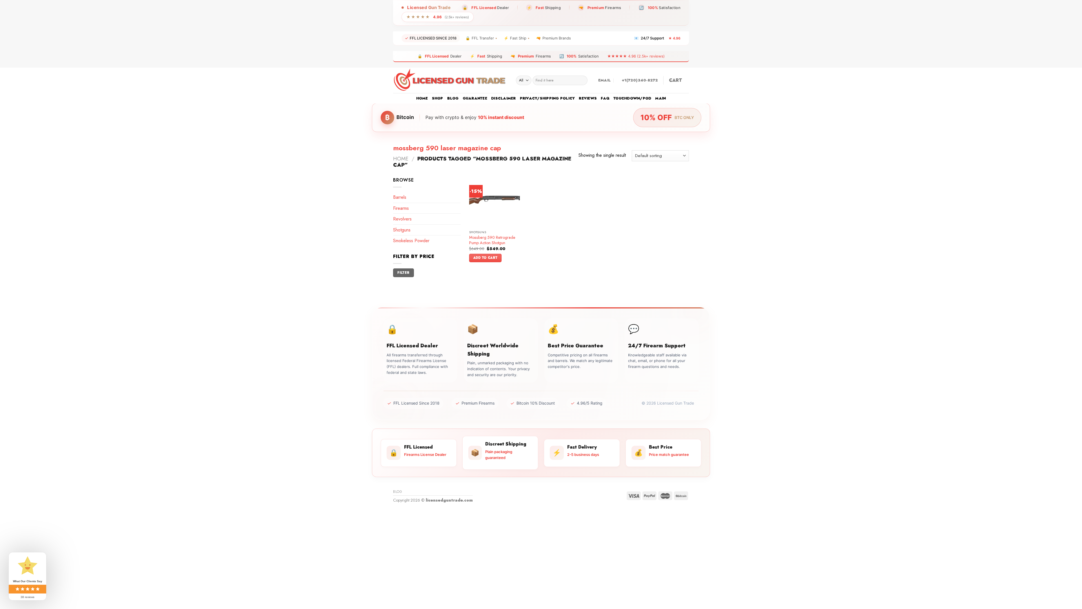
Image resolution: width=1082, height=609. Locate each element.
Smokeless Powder (411, 240)
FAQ (605, 98)
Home (422, 98)
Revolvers (402, 219)
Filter (403, 272)
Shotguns (402, 230)
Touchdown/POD (632, 98)
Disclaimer (503, 98)
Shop (437, 98)
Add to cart (485, 257)
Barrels (399, 197)
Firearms (401, 208)
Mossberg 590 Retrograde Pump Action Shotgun (492, 240)
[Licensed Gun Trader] (450, 80)
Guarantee (475, 98)
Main (660, 98)
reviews (588, 98)
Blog (453, 98)
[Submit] (582, 80)
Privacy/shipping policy (547, 98)
